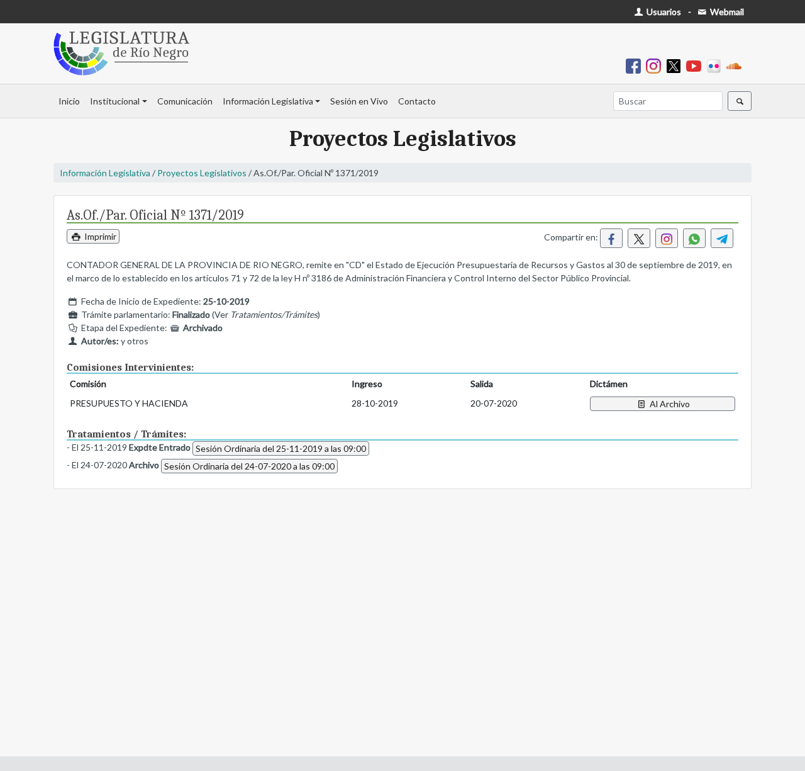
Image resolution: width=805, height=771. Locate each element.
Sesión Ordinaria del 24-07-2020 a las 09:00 (249, 466)
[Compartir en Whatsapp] (694, 238)
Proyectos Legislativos (202, 172)
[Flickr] (716, 65)
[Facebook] (636, 65)
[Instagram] (656, 65)
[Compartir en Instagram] (666, 238)
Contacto (417, 101)
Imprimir (99, 236)
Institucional (115, 101)
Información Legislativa (268, 101)
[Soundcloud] (736, 65)
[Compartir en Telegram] (722, 238)
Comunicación (185, 101)
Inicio (69, 101)
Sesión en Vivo (359, 101)
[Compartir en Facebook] (611, 238)
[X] (676, 65)
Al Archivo (669, 403)
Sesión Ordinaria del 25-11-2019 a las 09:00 (281, 448)
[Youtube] (696, 65)
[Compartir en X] (639, 238)
